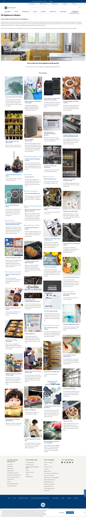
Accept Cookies (70, 512)
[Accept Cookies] (84, 512)
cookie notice (41, 515)
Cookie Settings (61, 512)
